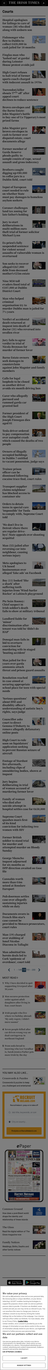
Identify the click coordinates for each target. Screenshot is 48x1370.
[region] (24, 1328)
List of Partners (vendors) (12, 1352)
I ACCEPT (24, 1358)
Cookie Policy (23, 1321)
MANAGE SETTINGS (24, 1365)
